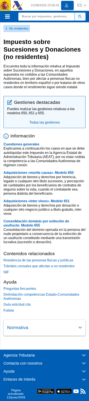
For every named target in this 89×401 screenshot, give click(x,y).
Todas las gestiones (44, 122)
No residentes (18, 28)
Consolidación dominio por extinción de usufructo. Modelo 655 (36, 223)
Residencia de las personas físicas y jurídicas (38, 260)
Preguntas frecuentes (19, 288)
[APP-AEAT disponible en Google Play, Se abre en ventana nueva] (45, 391)
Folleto (8, 310)
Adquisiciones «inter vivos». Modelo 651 (36, 201)
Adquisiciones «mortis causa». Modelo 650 (38, 172)
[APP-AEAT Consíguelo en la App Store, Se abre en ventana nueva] (64, 391)
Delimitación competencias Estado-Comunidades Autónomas (41, 296)
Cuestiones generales (21, 144)
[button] (82, 5)
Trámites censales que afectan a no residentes (39, 266)
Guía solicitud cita (17, 304)
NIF (6, 272)
